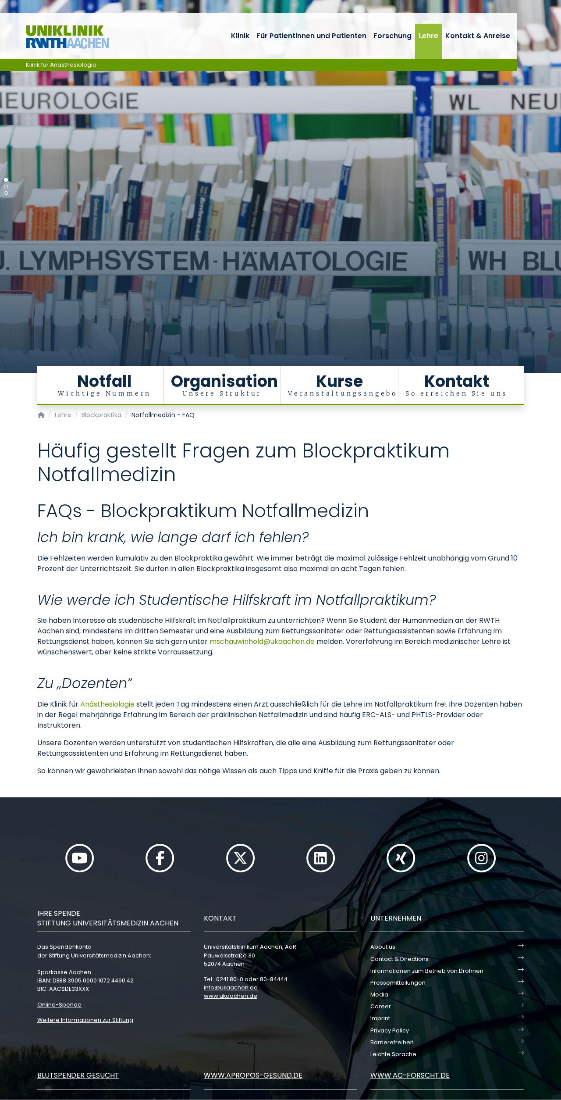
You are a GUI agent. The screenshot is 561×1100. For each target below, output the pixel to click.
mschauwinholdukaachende (262, 641)
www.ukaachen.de (230, 996)
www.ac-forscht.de (410, 1075)
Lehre (428, 36)
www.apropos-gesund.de (253, 1075)
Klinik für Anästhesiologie (61, 65)
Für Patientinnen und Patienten (311, 36)
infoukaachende (231, 987)
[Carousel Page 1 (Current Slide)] (6, 180)
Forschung (392, 36)
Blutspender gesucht (78, 1075)
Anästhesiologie (107, 704)
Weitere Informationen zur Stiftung (85, 1020)
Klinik (240, 36)
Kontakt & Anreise (477, 36)
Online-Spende (59, 1004)
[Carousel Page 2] (6, 187)
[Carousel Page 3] (6, 193)
